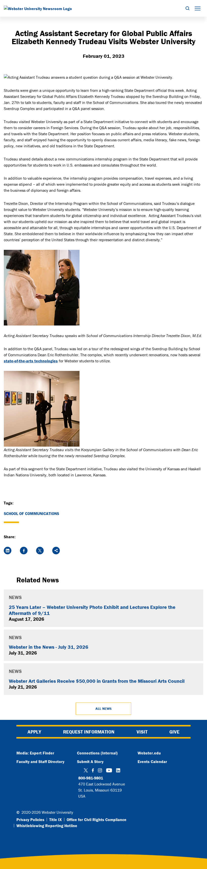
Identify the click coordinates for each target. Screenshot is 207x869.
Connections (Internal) (97, 752)
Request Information (88, 732)
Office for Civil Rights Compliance (96, 819)
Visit (142, 732)
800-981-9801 (90, 777)
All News (103, 708)
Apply (34, 732)
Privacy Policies (30, 819)
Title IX (55, 819)
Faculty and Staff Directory (40, 761)
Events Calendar (152, 761)
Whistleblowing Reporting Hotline (46, 825)
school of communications (31, 513)
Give (174, 732)
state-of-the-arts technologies (31, 360)
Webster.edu (149, 752)
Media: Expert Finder (35, 752)
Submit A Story (90, 761)
